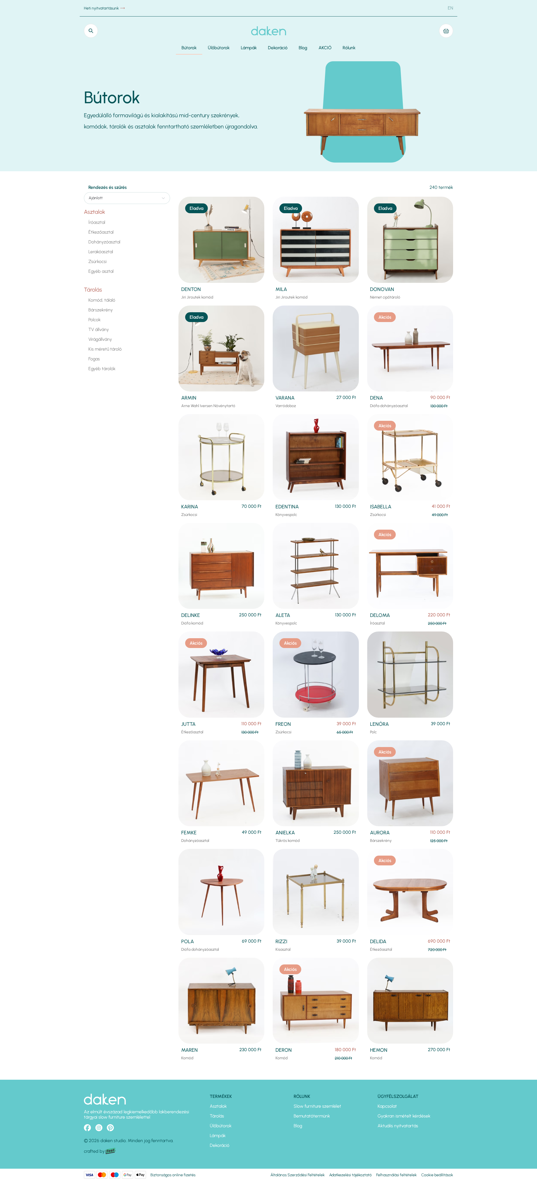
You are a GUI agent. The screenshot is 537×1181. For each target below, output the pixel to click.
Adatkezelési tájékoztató (350, 1175)
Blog (303, 47)
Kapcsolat (387, 1106)
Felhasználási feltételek (396, 1175)
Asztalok (94, 211)
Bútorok (189, 47)
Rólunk (349, 47)
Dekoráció (278, 47)
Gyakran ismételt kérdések (404, 1116)
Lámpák (249, 47)
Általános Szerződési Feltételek (297, 1175)
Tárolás (93, 289)
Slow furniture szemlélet (317, 1106)
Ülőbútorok (219, 47)
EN (450, 8)
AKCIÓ (325, 47)
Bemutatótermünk (312, 1116)
